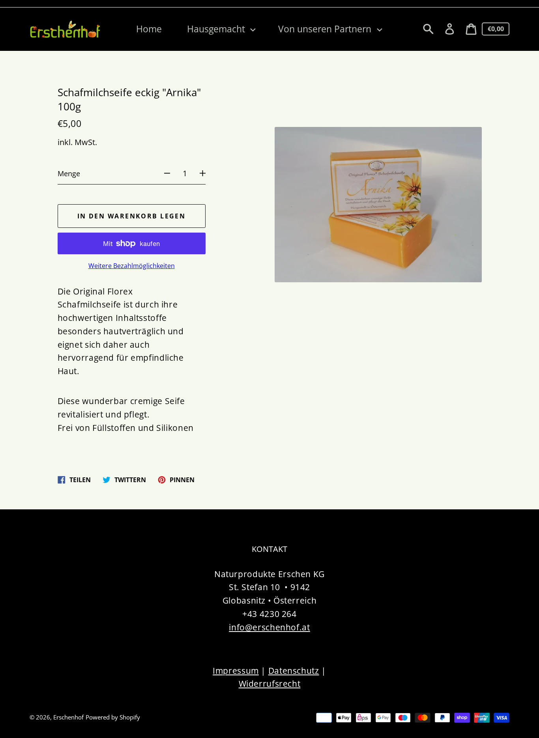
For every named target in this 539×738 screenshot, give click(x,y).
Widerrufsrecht (270, 683)
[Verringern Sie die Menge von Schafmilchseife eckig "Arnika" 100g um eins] (163, 173)
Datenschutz (293, 670)
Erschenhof (68, 717)
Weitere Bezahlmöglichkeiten (131, 266)
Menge (69, 173)
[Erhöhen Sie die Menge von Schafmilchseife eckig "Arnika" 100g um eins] (207, 173)
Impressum (236, 670)
